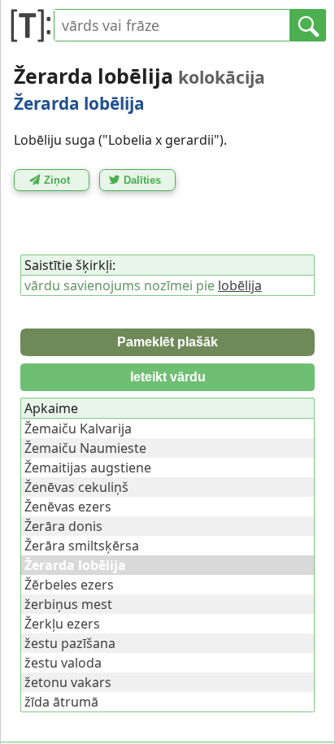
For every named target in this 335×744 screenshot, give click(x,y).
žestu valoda (63, 663)
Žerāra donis (63, 526)
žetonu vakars (67, 682)
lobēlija (240, 285)
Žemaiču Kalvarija (78, 428)
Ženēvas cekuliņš (76, 487)
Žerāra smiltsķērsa (81, 546)
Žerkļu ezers (62, 624)
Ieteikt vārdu (168, 377)
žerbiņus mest (68, 604)
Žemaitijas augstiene (87, 467)
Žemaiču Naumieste (85, 448)
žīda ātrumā (61, 702)
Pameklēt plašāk (167, 342)
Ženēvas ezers (67, 507)
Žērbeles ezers (69, 585)
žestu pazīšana (69, 643)
